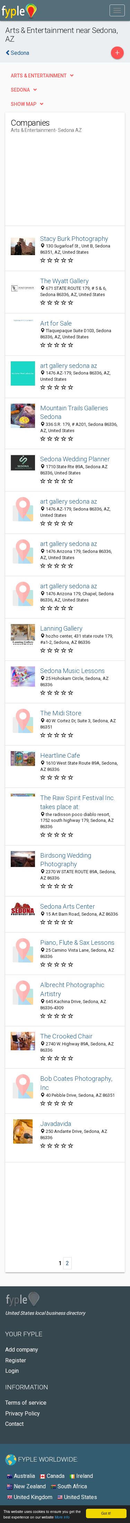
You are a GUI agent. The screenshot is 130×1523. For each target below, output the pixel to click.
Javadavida (55, 1123)
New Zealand (29, 1486)
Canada (54, 1476)
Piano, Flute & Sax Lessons (77, 942)
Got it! (106, 1513)
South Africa (71, 1486)
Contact (14, 1424)
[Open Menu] (117, 10)
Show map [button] (23, 104)
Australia (23, 1476)
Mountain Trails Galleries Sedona (74, 412)
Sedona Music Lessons (72, 670)
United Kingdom (32, 1497)
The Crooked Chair (66, 1036)
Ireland (84, 1476)
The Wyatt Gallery (64, 281)
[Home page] (19, 10)
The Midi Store (60, 713)
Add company (21, 1349)
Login (12, 1371)
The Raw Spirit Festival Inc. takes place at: (77, 802)
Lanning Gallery (61, 628)
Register (15, 1360)
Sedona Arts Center (67, 906)
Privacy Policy (22, 1413)
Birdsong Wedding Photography (65, 860)
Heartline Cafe (60, 755)
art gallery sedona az (68, 365)
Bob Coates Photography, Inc (76, 1083)
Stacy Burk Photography (74, 238)
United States (80, 1497)
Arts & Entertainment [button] (39, 75)
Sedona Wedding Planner (75, 459)
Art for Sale (56, 323)
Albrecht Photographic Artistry (72, 989)
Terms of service (25, 1402)
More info (62, 1517)
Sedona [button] (20, 90)
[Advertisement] (63, 182)
